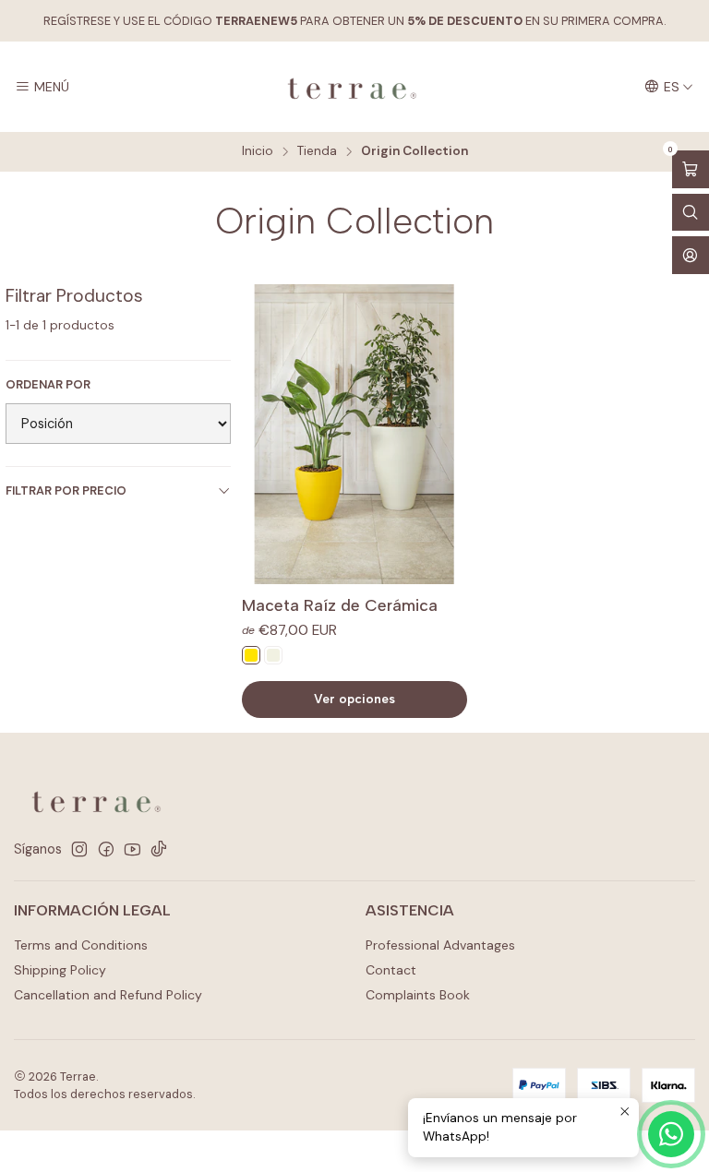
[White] (273, 655)
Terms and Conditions (81, 945)
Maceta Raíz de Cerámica (340, 605)
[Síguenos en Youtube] (132, 849)
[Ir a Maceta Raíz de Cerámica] (354, 434)
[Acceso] (690, 255)
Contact (391, 970)
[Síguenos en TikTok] (159, 849)
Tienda (317, 151)
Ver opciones (354, 698)
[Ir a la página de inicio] (354, 87)
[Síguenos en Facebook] (106, 849)
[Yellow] (251, 655)
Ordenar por (48, 384)
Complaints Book (418, 995)
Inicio (257, 151)
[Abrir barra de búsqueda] (690, 213)
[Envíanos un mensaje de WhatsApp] (671, 1134)
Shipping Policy (60, 970)
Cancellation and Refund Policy (108, 995)
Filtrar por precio (66, 490)
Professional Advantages (440, 945)
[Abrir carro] (690, 169)
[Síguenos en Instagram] (79, 849)
